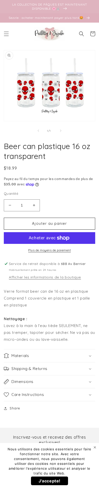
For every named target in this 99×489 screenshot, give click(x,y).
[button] (6, 33)
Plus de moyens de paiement (49, 250)
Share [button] (15, 408)
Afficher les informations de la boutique (45, 277)
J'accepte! (49, 480)
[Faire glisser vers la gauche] (38, 130)
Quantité (11, 193)
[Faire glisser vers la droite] (60, 130)
